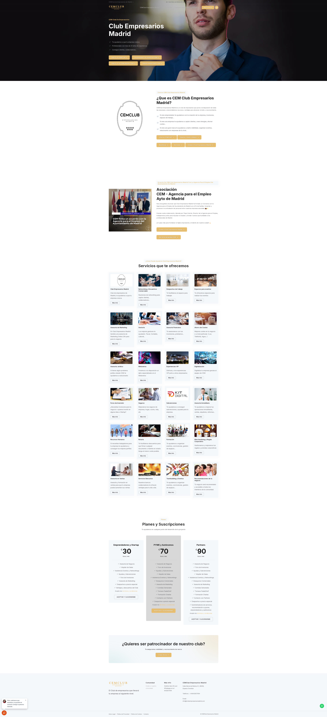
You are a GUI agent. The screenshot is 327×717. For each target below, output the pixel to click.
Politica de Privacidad (123, 714)
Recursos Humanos (117, 439)
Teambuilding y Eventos (175, 478)
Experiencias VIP (172, 366)
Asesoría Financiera (173, 327)
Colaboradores (167, 7)
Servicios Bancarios (145, 478)
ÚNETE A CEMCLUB (118, 57)
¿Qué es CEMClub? (166, 137)
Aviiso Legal (112, 714)
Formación (170, 439)
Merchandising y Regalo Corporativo (203, 440)
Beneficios (163, 145)
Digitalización (199, 366)
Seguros (141, 403)
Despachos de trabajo (174, 289)
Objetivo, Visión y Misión (188, 137)
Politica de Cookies (136, 714)
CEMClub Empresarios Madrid (149, 7)
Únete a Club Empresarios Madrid (200, 145)
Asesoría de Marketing (118, 327)
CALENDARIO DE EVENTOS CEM (145, 57)
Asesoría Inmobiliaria (201, 403)
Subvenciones (171, 403)
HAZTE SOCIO (208, 7)
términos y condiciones (129, 591)
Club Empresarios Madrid (119, 289)
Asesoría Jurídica (116, 366)
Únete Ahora (163, 655)
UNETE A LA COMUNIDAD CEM (122, 63)
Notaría (141, 439)
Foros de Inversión (117, 403)
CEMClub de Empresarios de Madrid (121, 2)
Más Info (115, 303)
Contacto (195, 7)
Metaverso (142, 366)
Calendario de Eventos (182, 7)
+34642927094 (204, 2)
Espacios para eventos (202, 289)
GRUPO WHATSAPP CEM (151, 63)
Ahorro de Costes (201, 327)
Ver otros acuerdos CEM (168, 237)
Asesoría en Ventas (117, 478)
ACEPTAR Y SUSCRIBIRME (126, 597)
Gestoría (141, 327)
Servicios (177, 145)
